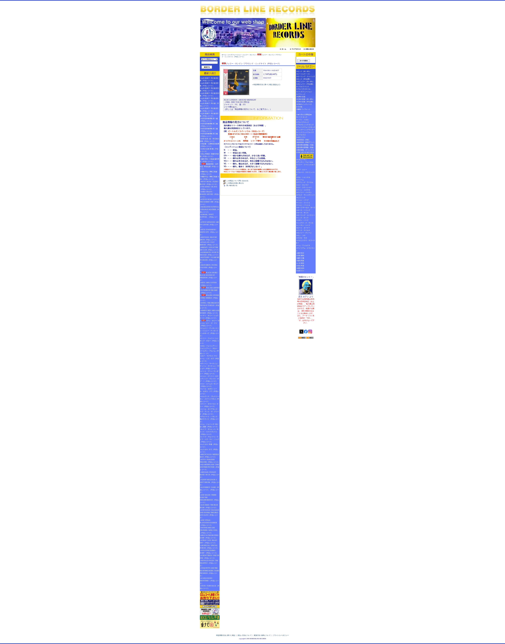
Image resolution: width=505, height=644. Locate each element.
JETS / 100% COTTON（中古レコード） (208, 284)
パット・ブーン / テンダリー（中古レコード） (209, 372)
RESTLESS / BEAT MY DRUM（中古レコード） (208, 238)
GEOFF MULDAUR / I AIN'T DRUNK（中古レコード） (210, 482)
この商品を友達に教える (235, 183)
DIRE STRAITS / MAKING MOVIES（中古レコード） (209, 194)
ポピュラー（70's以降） (305, 84)
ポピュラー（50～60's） (305, 81)
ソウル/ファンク (303, 86)
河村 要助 (300, 255)
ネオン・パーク (303, 220)
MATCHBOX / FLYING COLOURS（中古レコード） (209, 267)
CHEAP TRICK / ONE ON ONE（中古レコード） (209, 557)
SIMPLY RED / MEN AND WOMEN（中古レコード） (209, 312)
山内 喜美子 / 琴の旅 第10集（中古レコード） (209, 94)
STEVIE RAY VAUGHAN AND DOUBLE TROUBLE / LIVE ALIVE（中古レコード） (209, 514)
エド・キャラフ (303, 185)
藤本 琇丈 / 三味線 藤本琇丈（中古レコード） (209, 160)
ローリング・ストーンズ (306, 76)
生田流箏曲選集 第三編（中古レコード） (209, 135)
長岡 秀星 (300, 261)
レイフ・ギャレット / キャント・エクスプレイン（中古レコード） (209, 431)
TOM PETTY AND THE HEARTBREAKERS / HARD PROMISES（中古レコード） (209, 572)
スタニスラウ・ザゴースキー (305, 242)
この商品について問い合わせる (237, 181)
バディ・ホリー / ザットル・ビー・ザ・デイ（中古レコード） (209, 323)
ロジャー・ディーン (304, 233)
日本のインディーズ (304, 104)
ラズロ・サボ (302, 238)
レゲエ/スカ (301, 135)
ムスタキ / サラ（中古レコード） (209, 451)
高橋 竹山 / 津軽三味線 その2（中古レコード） (209, 178)
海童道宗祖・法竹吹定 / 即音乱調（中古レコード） (209, 166)
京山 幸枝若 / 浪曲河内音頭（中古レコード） (209, 155)
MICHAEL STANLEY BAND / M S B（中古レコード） (209, 474)
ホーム (224, 55)
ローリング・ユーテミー (306, 215)
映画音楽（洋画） (303, 140)
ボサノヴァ (301, 137)
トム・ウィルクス (303, 245)
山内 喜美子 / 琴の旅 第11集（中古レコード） (209, 89)
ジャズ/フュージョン (234, 55)
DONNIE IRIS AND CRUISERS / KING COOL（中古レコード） (209, 530)
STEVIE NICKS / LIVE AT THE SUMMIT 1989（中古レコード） (210, 201)
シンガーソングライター (306, 130)
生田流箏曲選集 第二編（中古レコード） (209, 125)
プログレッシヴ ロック (305, 125)
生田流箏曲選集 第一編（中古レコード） (209, 120)
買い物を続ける (231, 185)
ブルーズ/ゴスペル (303, 89)
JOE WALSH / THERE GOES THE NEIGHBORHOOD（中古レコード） (209, 499)
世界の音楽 (301, 97)
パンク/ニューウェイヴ (305, 132)
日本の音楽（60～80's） (305, 99)
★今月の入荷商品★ (304, 114)
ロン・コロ (301, 235)
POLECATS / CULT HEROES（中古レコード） (209, 243)
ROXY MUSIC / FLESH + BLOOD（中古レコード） (209, 183)
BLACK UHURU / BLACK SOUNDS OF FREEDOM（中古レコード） (209, 276)
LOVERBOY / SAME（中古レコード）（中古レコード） (209, 489)
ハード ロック (302, 117)
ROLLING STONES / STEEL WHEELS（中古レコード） (209, 297)
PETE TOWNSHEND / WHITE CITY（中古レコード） (209, 232)
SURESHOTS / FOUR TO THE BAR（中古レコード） (209, 253)
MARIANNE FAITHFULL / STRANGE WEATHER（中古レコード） (209, 209)
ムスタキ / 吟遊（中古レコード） (209, 445)
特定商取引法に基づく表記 (225, 635)
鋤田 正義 (300, 258)
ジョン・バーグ (303, 200)
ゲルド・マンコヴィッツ (306, 195)
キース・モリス (303, 213)
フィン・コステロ (303, 190)
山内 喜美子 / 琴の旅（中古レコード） (209, 104)
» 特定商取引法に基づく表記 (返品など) (266, 84)
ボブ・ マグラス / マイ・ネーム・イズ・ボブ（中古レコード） (209, 358)
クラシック (301, 94)
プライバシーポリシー (281, 635)
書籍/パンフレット (303, 109)
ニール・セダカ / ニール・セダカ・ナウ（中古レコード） (209, 391)
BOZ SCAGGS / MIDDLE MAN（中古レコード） (209, 456)
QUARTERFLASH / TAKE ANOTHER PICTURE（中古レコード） (209, 467)
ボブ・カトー (302, 170)
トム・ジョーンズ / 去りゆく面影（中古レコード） (209, 425)
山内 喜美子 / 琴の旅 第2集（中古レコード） (209, 79)
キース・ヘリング (303, 210)
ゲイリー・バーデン (304, 192)
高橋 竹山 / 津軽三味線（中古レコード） (208, 173)
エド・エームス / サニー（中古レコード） (209, 385)
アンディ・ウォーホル (305, 162)
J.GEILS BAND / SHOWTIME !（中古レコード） (209, 580)
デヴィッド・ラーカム (305, 182)
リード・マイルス (303, 230)
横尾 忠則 (300, 268)
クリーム (300, 180)
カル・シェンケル (303, 177)
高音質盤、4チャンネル (305, 150)
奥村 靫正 (300, 253)
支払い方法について (245, 635)
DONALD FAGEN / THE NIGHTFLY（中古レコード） (209, 563)
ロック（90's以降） (305, 79)
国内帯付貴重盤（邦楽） (306, 147)
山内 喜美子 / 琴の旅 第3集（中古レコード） (209, 109)
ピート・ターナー (303, 228)
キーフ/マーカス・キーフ (306, 207)
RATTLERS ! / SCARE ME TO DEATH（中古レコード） (209, 259)
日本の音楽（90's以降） (305, 102)
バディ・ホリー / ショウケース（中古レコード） (209, 317)
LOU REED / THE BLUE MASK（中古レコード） (209, 506)
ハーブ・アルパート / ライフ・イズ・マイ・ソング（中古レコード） (209, 439)
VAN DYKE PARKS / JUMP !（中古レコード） (209, 552)
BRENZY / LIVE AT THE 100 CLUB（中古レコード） (209, 248)
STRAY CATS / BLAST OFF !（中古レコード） (208, 541)
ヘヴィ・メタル (303, 120)
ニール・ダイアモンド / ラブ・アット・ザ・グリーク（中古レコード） (209, 411)
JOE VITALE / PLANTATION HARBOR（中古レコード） (208, 522)
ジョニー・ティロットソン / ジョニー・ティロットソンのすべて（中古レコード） (209, 332)
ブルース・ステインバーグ (305, 173)
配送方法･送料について (262, 635)
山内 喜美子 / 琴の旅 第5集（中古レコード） (209, 115)
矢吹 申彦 (300, 266)
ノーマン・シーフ (303, 225)
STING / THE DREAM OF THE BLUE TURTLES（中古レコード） (209, 305)
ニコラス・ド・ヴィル (305, 223)
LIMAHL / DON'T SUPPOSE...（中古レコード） (209, 217)
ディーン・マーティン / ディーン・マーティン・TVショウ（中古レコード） (209, 366)
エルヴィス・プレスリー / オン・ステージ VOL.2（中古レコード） (210, 399)
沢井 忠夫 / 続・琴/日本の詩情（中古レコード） (209, 140)
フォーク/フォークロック (306, 127)
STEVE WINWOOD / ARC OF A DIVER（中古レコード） (209, 224)
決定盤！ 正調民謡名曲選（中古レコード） (209, 145)
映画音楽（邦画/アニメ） (306, 142)
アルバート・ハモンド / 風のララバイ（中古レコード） (209, 419)
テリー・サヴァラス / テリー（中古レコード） (209, 405)
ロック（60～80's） (304, 71)
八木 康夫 (300, 263)
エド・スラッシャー (304, 187)
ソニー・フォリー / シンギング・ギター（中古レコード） (209, 340)
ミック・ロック (303, 218)
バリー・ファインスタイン (305, 166)
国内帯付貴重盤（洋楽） (306, 145)
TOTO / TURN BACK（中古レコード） (209, 587)
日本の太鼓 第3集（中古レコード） (209, 150)
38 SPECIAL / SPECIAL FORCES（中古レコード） (209, 547)
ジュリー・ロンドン (249, 55)
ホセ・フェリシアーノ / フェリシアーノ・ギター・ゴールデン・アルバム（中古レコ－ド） (209, 349)
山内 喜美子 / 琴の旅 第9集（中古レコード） (209, 84)
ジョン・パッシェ (303, 205)
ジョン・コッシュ (303, 202)
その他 (300, 107)
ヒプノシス (301, 197)
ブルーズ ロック (303, 122)
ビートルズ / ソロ (303, 74)
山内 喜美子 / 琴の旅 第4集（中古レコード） (209, 99)
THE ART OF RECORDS (305, 152)
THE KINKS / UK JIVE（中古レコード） (208, 188)
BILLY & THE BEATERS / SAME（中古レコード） (209, 536)
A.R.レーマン (302, 160)
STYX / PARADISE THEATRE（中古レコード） (209, 461)
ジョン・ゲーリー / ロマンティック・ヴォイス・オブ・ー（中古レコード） (209, 378)
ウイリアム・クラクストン (305, 249)
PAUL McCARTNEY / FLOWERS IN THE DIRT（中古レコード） (210, 290)
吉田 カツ (300, 271)
